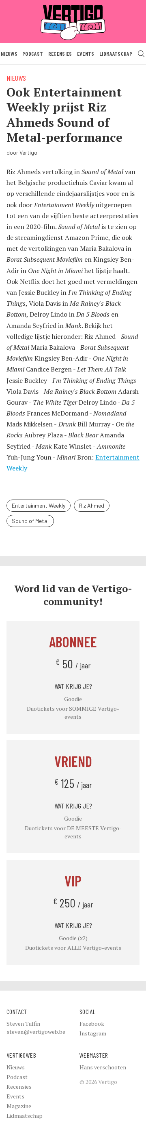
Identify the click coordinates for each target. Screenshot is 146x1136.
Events (85, 53)
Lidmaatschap (115, 53)
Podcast (32, 53)
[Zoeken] (141, 54)
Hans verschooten (102, 1067)
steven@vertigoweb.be (35, 1031)
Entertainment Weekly (38, 505)
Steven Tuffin (23, 1023)
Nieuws (9, 53)
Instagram (92, 1033)
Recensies (60, 53)
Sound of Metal (30, 520)
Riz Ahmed (91, 505)
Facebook (91, 1023)
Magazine (18, 1106)
